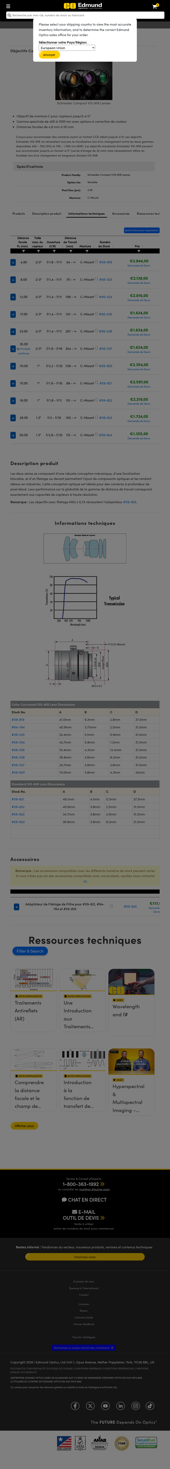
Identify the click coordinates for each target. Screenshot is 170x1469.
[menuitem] (22, 5)
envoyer (49, 54)
